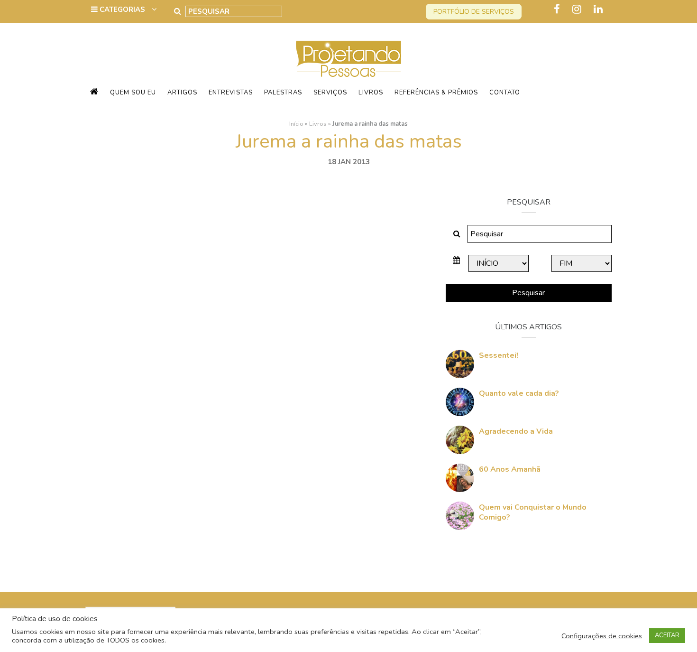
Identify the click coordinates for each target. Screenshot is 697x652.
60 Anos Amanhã (510, 469)
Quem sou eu (133, 92)
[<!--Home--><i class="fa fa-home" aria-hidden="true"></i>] (94, 92)
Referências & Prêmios (436, 92)
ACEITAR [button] (667, 635)
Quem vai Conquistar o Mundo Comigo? (533, 512)
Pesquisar (528, 293)
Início (296, 124)
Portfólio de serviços (473, 11)
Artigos (182, 92)
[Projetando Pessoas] (348, 58)
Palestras (283, 92)
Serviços (330, 92)
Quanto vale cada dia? (519, 393)
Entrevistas (231, 92)
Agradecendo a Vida (516, 431)
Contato (504, 92)
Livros (370, 92)
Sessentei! (498, 355)
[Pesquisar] (177, 11)
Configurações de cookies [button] (601, 636)
